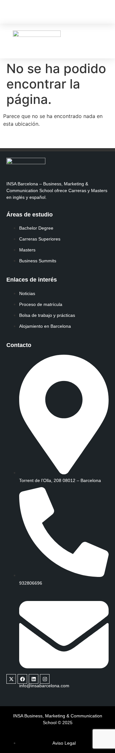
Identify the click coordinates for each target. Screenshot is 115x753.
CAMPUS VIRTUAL (91, 12)
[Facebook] (22, 679)
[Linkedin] (33, 679)
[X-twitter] (11, 679)
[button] (101, 41)
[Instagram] (45, 679)
